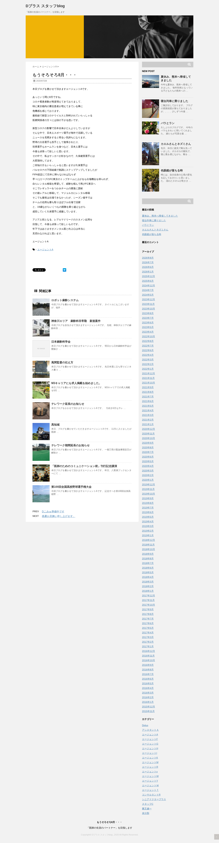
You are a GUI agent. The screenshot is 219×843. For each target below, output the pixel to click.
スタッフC (147, 804)
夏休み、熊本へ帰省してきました (160, 215)
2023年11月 (148, 304)
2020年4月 (148, 466)
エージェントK (150, 757)
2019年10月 (148, 493)
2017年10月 (148, 604)
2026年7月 (148, 262)
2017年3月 (148, 637)
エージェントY (150, 780)
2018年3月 (148, 581)
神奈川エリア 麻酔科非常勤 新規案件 (76, 320)
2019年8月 (148, 503)
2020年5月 (148, 461)
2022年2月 (148, 364)
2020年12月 (148, 429)
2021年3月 (148, 415)
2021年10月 (148, 382)
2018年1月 (148, 591)
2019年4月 (148, 521)
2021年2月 (148, 419)
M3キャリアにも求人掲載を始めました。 (76, 383)
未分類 (145, 813)
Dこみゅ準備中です (53, 511)
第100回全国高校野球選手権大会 (71, 486)
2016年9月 (148, 665)
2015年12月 (148, 706)
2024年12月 (148, 285)
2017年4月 (148, 632)
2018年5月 (148, 572)
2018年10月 (148, 549)
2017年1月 (148, 646)
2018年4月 (148, 577)
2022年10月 (148, 336)
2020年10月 (148, 438)
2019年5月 (148, 516)
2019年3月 (148, 526)
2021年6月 (148, 401)
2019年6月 (148, 512)
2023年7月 (148, 318)
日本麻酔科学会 (60, 341)
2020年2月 (148, 475)
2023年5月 (148, 327)
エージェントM (150, 762)
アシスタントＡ (150, 730)
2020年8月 (148, 447)
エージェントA (45, 249)
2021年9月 (148, 387)
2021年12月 (148, 373)
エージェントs (150, 771)
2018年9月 (148, 554)
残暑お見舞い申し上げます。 (58, 516)
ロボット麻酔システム (65, 300)
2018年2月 (148, 586)
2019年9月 (148, 498)
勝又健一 (147, 808)
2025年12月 (148, 276)
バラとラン (168, 123)
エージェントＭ (150, 785)
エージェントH (150, 748)
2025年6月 (148, 281)
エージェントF (150, 739)
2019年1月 (148, 535)
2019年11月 (148, 489)
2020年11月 (148, 433)
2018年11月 (148, 544)
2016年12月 (148, 651)
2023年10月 (148, 308)
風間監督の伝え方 (62, 362)
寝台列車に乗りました (174, 101)
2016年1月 (148, 702)
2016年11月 (148, 655)
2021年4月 (148, 410)
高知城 (55, 424)
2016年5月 (148, 683)
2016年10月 (148, 660)
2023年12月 (148, 299)
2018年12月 (148, 540)
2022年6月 (148, 350)
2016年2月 (148, 697)
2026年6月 (148, 267)
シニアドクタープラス (154, 799)
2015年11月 (148, 711)
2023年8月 (148, 313)
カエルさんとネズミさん (176, 143)
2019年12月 (148, 484)
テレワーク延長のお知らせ (67, 403)
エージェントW (150, 776)
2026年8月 (148, 257)
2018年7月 (148, 563)
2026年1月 (148, 271)
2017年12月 (148, 595)
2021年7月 (148, 396)
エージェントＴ (150, 790)
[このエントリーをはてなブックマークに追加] (64, 270)
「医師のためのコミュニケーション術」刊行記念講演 (84, 466)
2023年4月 (148, 331)
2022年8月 (148, 341)
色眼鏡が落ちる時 (172, 170)
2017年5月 (148, 628)
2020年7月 (148, 452)
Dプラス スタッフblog (45, 6)
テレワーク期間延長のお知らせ (70, 445)
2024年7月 (148, 290)
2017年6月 (148, 623)
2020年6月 (148, 456)
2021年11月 (148, 378)
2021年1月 (148, 424)
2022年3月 (148, 359)
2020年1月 (148, 479)
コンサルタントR (151, 794)
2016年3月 (148, 692)
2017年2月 (148, 641)
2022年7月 (148, 345)
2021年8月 (148, 392)
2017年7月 (148, 618)
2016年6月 (148, 678)
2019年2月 (148, 530)
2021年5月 (148, 405)
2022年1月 (148, 368)
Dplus (145, 725)
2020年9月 (148, 442)
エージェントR (150, 767)
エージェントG (150, 743)
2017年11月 (148, 600)
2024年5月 (148, 294)
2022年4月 (148, 355)
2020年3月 (148, 470)
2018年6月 (148, 567)
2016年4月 (148, 688)
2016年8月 (148, 669)
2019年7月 (148, 507)
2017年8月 (148, 614)
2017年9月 (148, 609)
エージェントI (149, 753)
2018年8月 (148, 558)
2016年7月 (148, 674)
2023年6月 (148, 322)
